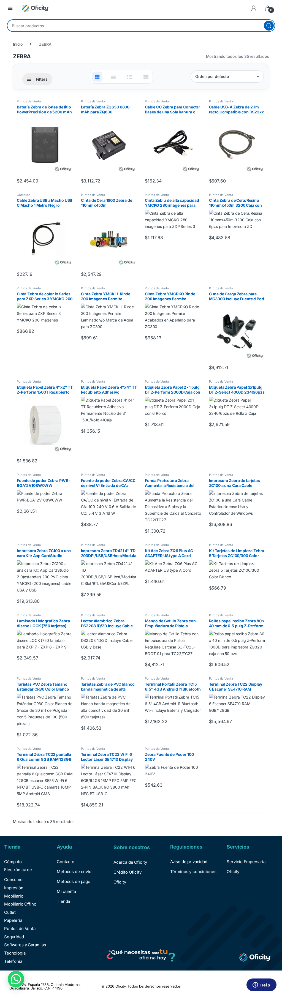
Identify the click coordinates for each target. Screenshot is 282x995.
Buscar (269, 26)
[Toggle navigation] (10, 8)
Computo (23, 195)
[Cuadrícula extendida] (113, 77)
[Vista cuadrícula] (97, 77)
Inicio (18, 44)
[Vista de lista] (129, 77)
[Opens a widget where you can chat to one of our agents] (261, 985)
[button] (16, 979)
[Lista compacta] (145, 77)
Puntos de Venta (29, 101)
